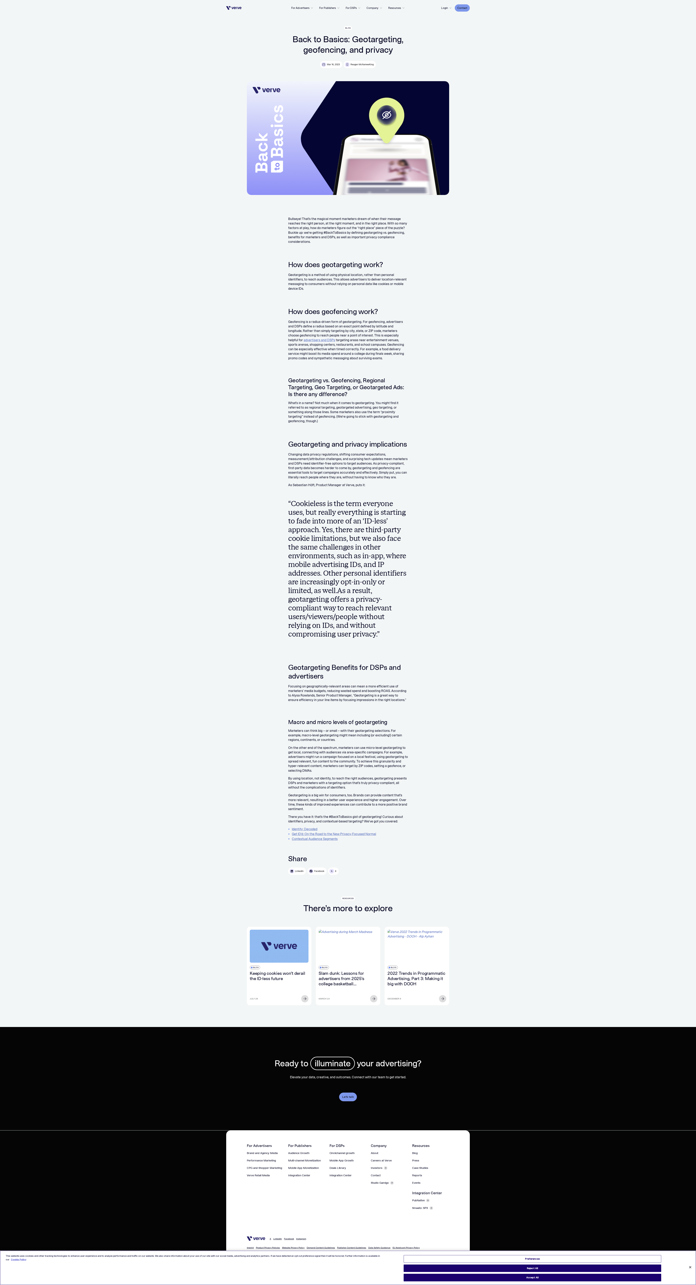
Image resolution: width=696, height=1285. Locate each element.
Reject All (532, 1268)
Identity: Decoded (304, 829)
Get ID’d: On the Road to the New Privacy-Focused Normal (334, 834)
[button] (302, 8)
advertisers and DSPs (319, 340)
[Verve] (234, 8)
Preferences (532, 1258)
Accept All (532, 1277)
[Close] (690, 1267)
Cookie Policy (18, 1259)
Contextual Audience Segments (315, 839)
